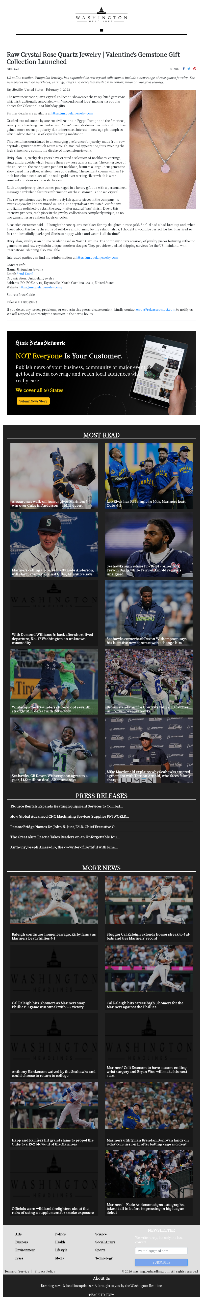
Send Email (25, 274)
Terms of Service (16, 1271)
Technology (104, 1258)
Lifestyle (61, 1250)
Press (19, 1258)
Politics (60, 1234)
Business (21, 1242)
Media (59, 1258)
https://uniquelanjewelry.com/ (40, 287)
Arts (18, 1234)
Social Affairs (105, 1242)
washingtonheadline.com (151, 1271)
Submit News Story (33, 401)
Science (100, 1234)
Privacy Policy (45, 1271)
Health (60, 1242)
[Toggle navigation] (101, 30)
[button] (183, 68)
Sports (100, 1250)
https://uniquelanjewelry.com (72, 113)
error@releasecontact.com (156, 309)
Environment (25, 1250)
